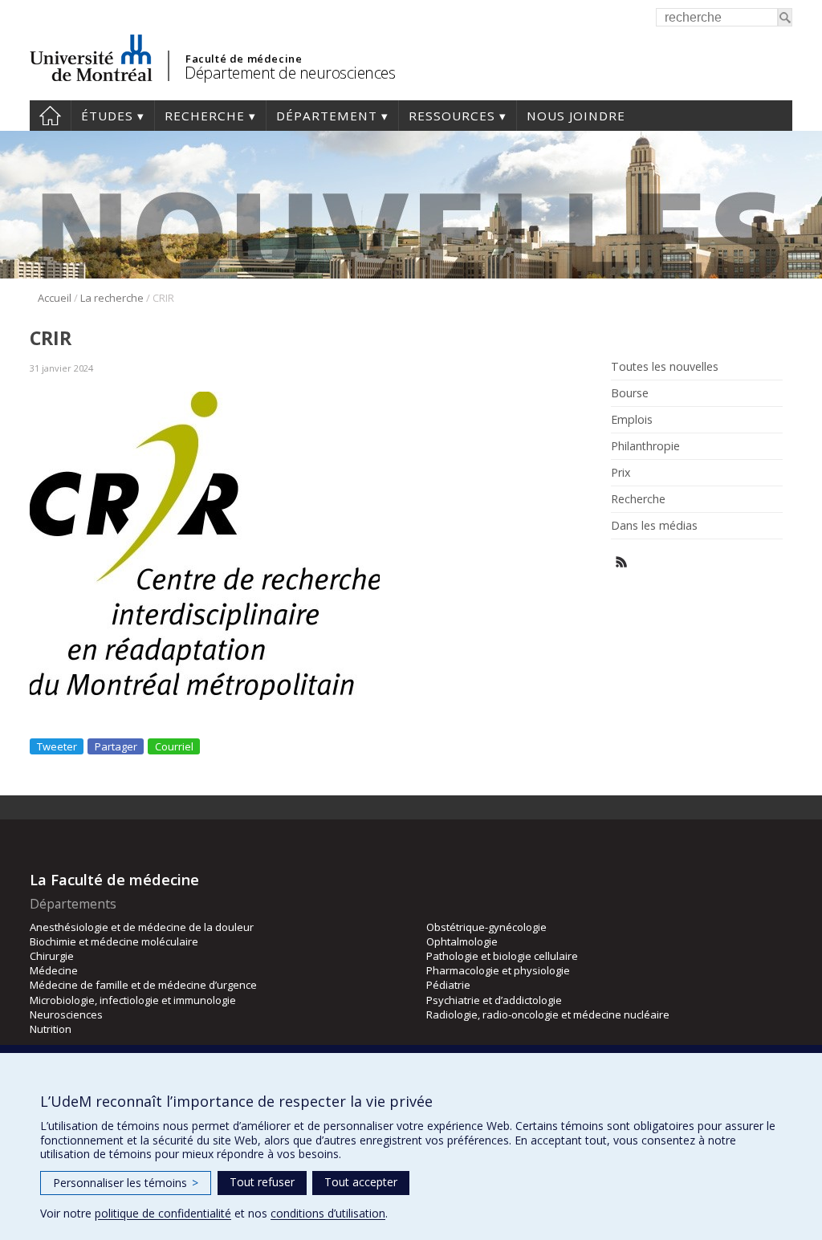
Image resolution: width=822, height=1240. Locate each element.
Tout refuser (262, 1181)
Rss (622, 562)
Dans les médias (654, 525)
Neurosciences (66, 1014)
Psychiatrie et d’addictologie (494, 1000)
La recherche (112, 298)
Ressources (452, 116)
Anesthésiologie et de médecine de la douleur (142, 927)
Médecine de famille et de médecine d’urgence (143, 985)
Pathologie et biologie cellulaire (502, 956)
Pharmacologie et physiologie (498, 970)
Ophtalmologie (462, 941)
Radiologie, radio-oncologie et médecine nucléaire (547, 1014)
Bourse (630, 393)
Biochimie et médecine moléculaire (114, 941)
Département (326, 116)
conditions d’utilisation (328, 1213)
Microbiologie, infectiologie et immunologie (133, 1000)
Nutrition (50, 1029)
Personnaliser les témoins (125, 1182)
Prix (620, 472)
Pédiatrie (448, 985)
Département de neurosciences (290, 72)
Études (107, 116)
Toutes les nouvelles (664, 366)
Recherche (205, 116)
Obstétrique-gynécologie (486, 927)
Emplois (632, 419)
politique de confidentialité (163, 1213)
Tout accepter (360, 1181)
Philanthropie (645, 446)
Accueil (50, 115)
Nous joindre (576, 116)
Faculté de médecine (243, 58)
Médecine (54, 970)
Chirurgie (52, 956)
